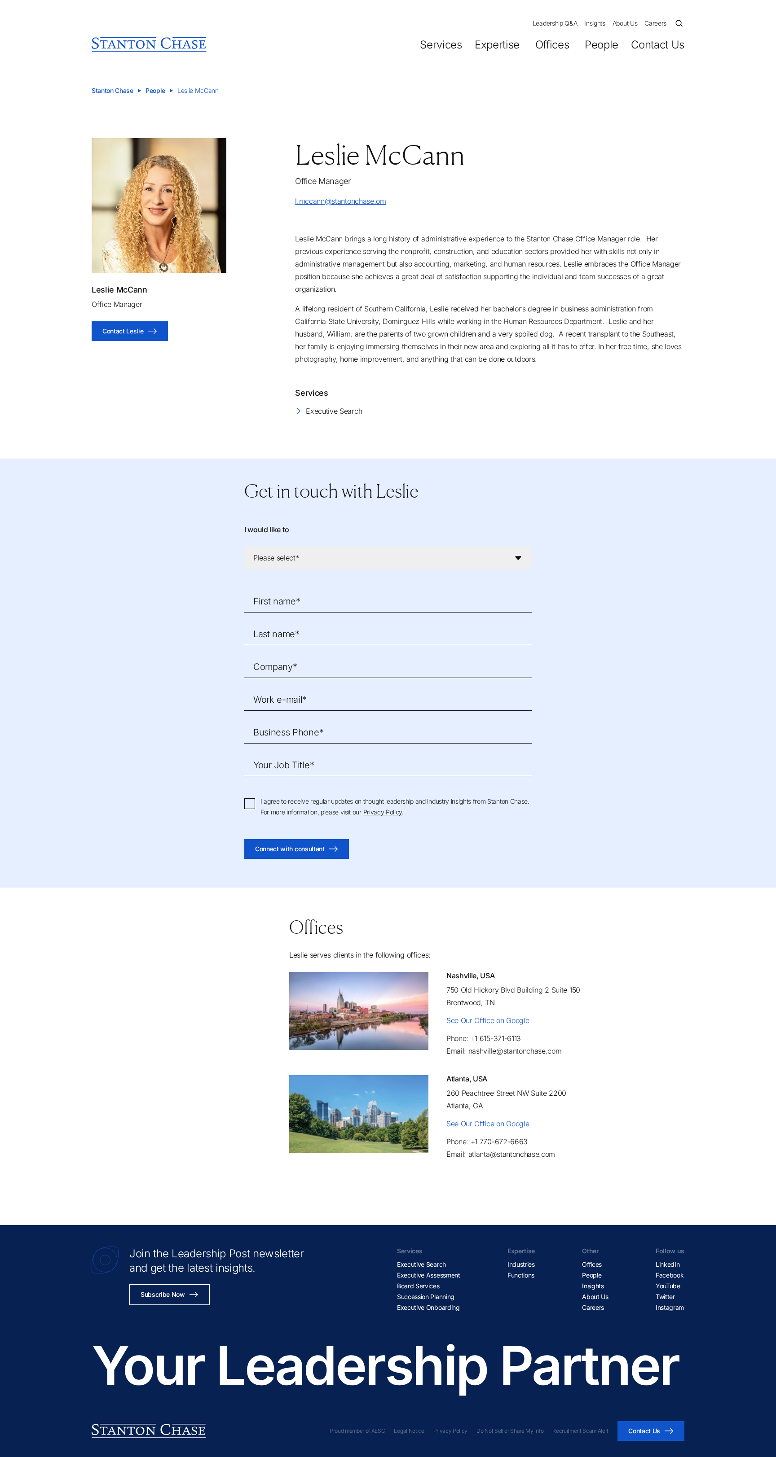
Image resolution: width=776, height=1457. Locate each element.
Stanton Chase (112, 90)
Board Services (418, 1286)
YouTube (668, 1286)
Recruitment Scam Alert (580, 1430)
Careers (655, 23)
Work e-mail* (280, 699)
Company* (275, 666)
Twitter (665, 1296)
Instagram (670, 1307)
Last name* (276, 634)
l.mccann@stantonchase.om (340, 201)
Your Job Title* (283, 765)
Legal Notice (409, 1430)
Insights (594, 23)
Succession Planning (425, 1296)
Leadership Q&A (555, 23)
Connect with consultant (290, 849)
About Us (625, 23)
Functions (520, 1275)
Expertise (497, 44)
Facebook (669, 1275)
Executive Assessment (428, 1275)
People (601, 44)
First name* (276, 601)
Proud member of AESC (357, 1430)
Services (441, 44)
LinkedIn (667, 1264)
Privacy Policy (382, 812)
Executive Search (334, 411)
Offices (552, 44)
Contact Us (657, 44)
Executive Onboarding (428, 1307)
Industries (521, 1264)
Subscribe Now (163, 1294)
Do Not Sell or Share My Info (509, 1430)
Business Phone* (288, 732)
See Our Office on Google (487, 1020)
